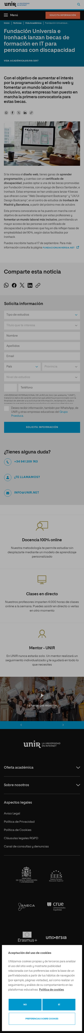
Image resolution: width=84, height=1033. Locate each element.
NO (25, 1005)
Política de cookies (51, 989)
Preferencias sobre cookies (41, 1019)
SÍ (59, 1005)
